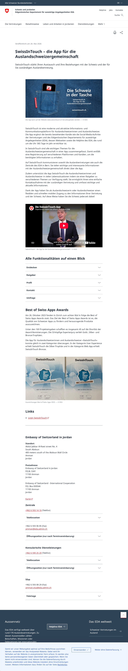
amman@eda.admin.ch (36, 529)
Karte (28, 499)
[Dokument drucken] (115, 32)
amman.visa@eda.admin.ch (38, 587)
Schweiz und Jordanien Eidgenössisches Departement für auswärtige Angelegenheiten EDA (44, 10)
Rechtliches (62, 664)
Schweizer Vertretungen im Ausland (103, 631)
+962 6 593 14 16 (34, 510)
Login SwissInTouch (37, 417)
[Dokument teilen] (121, 32)
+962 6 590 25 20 (34, 553)
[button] (13, 23)
